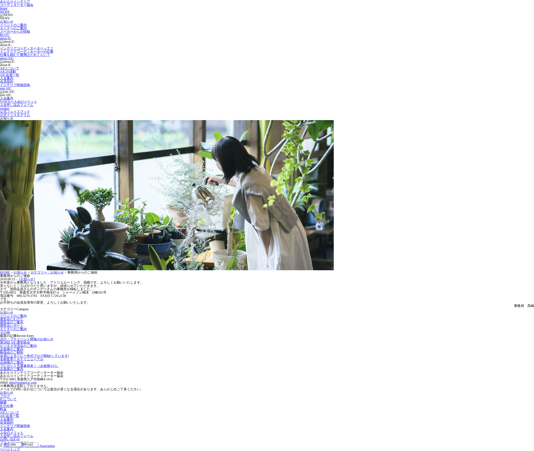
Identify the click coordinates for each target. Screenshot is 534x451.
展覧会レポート (11, 326)
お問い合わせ (10, 439)
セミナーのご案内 (13, 329)
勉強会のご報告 (11, 352)
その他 (5, 332)
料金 (3, 409)
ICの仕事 (6, 406)
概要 (3, 402)
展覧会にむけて (11, 319)
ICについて (8, 399)
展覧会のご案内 (11, 322)
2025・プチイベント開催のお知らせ (26, 339)
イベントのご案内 (13, 316)
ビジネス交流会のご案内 (18, 346)
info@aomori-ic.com (23, 382)
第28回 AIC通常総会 (15, 342)
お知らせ (27, 279)
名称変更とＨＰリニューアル (21, 359)
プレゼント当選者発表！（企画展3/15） (29, 366)
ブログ (5, 396)
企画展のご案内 (11, 349)
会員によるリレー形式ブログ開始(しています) (34, 356)
